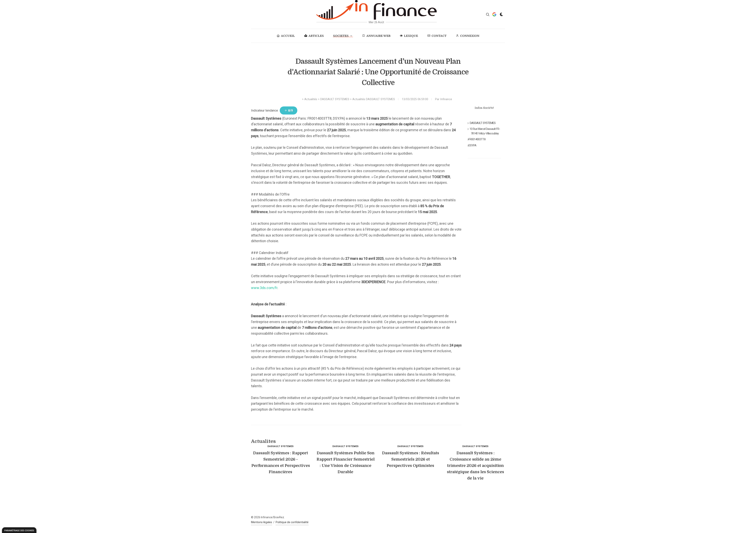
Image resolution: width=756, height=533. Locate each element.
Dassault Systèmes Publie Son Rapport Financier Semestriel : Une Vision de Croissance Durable (346, 462)
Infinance (446, 99)
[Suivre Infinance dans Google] (494, 14)
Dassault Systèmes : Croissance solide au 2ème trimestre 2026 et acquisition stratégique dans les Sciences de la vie (475, 465)
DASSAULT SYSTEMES (334, 99)
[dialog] (19, 530)
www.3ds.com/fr (264, 288)
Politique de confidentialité (292, 522)
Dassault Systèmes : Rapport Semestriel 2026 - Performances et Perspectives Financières (280, 462)
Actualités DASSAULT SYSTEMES (373, 99)
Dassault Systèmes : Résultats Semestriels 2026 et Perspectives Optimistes (410, 459)
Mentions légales (261, 522)
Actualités (310, 99)
